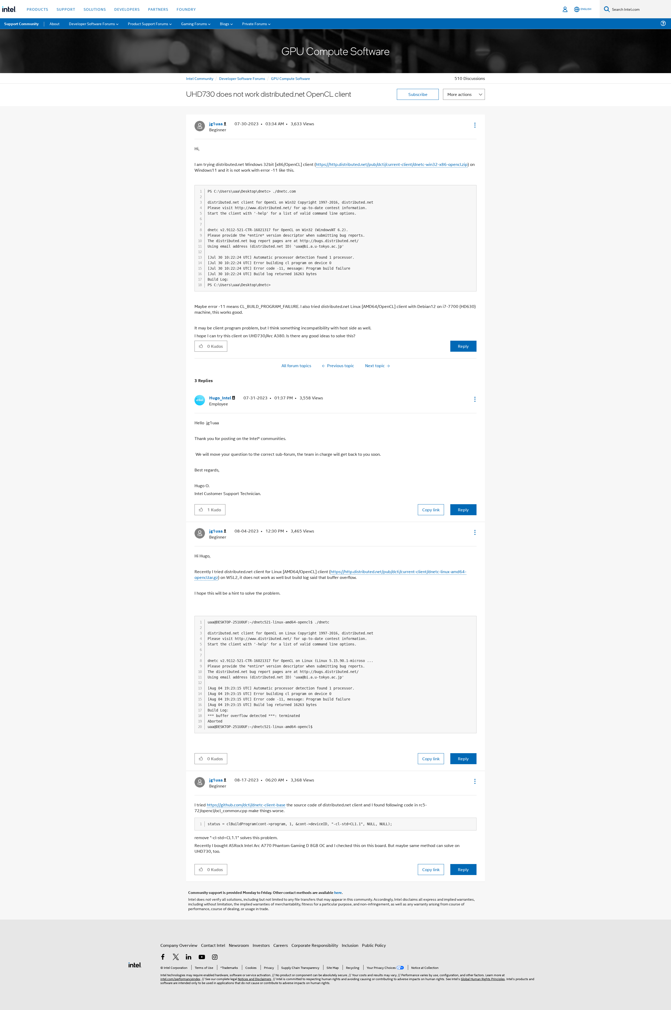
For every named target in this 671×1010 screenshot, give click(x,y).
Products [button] (37, 9)
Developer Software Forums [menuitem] (92, 23)
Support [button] (66, 9)
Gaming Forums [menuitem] (194, 23)
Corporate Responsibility (314, 945)
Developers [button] (127, 9)
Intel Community (199, 78)
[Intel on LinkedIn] (188, 957)
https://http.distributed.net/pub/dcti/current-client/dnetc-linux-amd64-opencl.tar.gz (330, 574)
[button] (474, 125)
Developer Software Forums (242, 78)
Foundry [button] (186, 9)
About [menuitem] (54, 23)
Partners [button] (158, 9)
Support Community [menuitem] (21, 23)
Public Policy (374, 945)
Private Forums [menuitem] (254, 23)
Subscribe (418, 94)
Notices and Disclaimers (254, 978)
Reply (463, 346)
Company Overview (178, 945)
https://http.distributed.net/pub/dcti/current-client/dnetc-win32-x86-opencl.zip (392, 164)
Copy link (431, 510)
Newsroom (239, 945)
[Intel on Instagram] (214, 957)
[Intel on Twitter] (175, 957)
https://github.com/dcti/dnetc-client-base (246, 805)
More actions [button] (459, 94)
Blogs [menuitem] (224, 23)
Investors (261, 945)
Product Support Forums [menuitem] (148, 23)
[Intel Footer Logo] (135, 964)
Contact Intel (213, 945)
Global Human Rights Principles (483, 978)
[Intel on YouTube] (201, 957)
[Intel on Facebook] (162, 957)
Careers (280, 945)
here (338, 892)
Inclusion (350, 945)
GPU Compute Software (290, 78)
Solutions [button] (95, 9)
